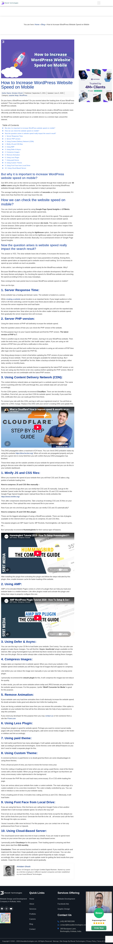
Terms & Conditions (104, 941)
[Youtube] (11, 909)
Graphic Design (64, 909)
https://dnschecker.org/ (24, 453)
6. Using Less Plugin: (12, 157)
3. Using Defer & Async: (13, 149)
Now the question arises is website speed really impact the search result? (30, 133)
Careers (32, 919)
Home (37, 24)
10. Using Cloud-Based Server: (15, 168)
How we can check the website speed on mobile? (22, 131)
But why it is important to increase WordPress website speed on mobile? (30, 128)
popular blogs (14, 95)
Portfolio (32, 914)
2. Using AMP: (10, 147)
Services (32, 909)
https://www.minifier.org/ (10, 497)
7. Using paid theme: (12, 160)
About (31, 904)
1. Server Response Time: (14, 136)
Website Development (66, 899)
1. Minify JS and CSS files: (14, 144)
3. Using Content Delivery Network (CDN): (20, 141)
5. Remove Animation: (12, 155)
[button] (98, 3)
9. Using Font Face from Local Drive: (18, 165)
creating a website (13, 299)
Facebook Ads (63, 904)
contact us (49, 716)
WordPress (23, 95)
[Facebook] (2, 909)
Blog (43, 24)
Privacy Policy (91, 941)
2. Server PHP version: (13, 139)
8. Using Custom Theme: (14, 163)
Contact (32, 929)
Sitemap (55, 941)
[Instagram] (6, 909)
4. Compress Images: (12, 152)
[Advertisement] (94, 53)
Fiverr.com (12, 718)
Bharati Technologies (77, 941)
